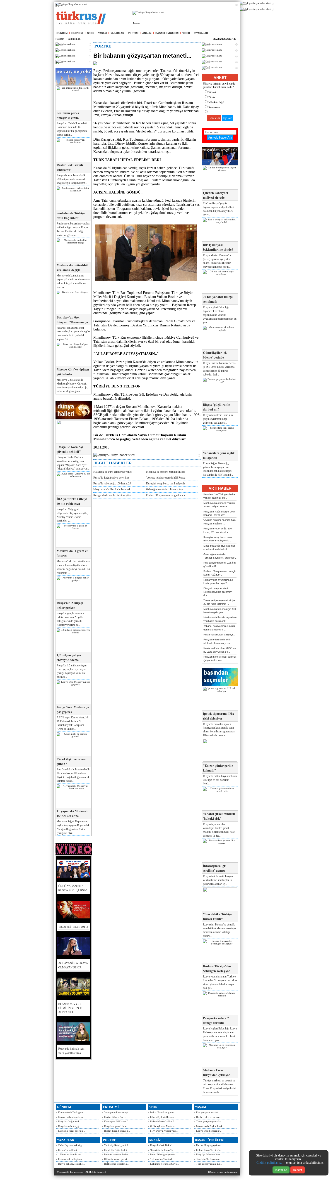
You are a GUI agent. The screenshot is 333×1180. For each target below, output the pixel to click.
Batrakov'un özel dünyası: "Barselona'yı (72, 319)
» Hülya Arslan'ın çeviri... (115, 1159)
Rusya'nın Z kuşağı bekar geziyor (70, 605)
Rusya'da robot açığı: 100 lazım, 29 (112, 483)
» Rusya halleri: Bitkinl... (161, 1145)
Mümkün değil (216, 102)
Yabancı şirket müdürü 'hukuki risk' (219, 816)
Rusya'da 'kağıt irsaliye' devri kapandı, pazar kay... (219, 513)
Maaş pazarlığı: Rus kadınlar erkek (111, 489)
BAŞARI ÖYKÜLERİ (167, 33)
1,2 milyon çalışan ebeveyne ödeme (69, 657)
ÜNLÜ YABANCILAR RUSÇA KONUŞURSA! (72, 888)
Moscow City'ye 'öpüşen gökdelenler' (73, 371)
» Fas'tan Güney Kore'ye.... (116, 1117)
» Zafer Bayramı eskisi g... (70, 1145)
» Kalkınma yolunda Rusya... (163, 1163)
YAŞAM (102, 33)
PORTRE (133, 33)
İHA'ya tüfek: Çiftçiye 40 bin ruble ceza (72, 501)
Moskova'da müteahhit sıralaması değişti (72, 267)
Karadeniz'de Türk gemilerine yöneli (112, 471)
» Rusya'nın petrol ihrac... (115, 1126)
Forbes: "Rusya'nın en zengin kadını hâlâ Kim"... (219, 573)
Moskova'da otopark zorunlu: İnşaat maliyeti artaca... (219, 505)
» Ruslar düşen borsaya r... (116, 1130)
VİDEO (186, 33)
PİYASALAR (201, 33)
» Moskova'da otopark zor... (71, 1117)
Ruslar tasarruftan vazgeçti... (219, 634)
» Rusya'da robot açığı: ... (69, 1126)
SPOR (90, 33)
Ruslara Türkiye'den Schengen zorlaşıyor (217, 968)
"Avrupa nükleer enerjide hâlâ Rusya (165, 477)
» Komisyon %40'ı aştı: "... (116, 1121)
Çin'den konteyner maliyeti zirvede (215, 195)
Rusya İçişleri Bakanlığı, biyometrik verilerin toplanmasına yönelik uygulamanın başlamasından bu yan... (219, 315)
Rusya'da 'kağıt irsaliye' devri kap (111, 477)
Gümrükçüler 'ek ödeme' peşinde (215, 355)
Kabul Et (281, 1170)
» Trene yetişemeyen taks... (208, 1121)
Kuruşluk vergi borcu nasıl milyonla (165, 483)
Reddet (297, 1170)
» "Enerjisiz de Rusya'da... (161, 1150)
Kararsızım (214, 107)
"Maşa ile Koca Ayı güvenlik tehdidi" (70, 449)
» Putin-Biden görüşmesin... (162, 1154)
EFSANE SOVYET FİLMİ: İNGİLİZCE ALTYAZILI (70, 1008)
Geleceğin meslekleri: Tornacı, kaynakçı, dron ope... (219, 556)
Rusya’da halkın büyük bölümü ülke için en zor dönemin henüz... (220, 779)
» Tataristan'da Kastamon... (208, 1159)
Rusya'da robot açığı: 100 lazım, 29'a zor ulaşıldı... (217, 530)
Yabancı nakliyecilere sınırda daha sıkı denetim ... (219, 628)
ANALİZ (147, 33)
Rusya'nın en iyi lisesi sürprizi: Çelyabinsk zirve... (219, 658)
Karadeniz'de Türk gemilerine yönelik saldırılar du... (219, 496)
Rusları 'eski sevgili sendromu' (70, 167)
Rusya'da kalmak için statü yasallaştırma (71, 1050)
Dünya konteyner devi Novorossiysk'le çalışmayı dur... (217, 592)
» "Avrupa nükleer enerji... (116, 1112)
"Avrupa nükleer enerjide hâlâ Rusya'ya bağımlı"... (219, 522)
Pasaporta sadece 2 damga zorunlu (216, 1020)
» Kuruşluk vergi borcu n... (70, 1130)
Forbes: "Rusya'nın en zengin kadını (165, 495)
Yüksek (212, 92)
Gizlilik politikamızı (269, 1162)
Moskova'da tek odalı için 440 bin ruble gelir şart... (219, 611)
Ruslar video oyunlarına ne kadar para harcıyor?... (218, 581)
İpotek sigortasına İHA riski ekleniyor (218, 716)
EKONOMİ (77, 33)
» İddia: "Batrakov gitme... (162, 1112)
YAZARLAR (117, 33)
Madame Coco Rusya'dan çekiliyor (216, 1072)
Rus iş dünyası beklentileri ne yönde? (218, 247)
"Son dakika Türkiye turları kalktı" (217, 916)
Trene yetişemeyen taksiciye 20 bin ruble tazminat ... (219, 602)
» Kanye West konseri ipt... (208, 1130)
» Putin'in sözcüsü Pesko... (116, 1154)
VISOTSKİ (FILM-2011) (73, 926)
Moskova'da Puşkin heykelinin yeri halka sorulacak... (219, 619)
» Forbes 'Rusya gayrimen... (208, 1145)
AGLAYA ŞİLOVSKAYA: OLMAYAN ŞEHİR (73, 965)
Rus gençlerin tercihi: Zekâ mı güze (112, 495)
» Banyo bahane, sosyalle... (70, 1163)
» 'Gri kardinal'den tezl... (161, 1159)
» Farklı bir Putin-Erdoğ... (116, 1150)
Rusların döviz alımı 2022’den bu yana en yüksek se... (219, 650)
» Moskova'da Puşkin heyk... (209, 1126)
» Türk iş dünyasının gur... (208, 1163)
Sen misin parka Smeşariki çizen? (68, 115)
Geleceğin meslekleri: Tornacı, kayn (165, 489)
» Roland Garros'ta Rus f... (162, 1121)
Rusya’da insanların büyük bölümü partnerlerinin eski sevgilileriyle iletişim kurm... (72, 179)
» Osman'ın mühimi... (67, 1150)
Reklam (60, 39)
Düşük (211, 97)
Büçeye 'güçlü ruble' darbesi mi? (217, 407)
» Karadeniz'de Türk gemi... (71, 1112)
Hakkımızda (73, 39)
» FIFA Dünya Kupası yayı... (163, 1130)
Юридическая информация (222, 1172)
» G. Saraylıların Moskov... (162, 1126)
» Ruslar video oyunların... (208, 1117)
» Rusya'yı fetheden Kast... (208, 1154)
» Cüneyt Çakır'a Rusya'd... (162, 1117)
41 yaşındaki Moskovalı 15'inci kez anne (72, 813)
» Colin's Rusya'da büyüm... (208, 1150)
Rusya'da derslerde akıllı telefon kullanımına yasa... (217, 641)
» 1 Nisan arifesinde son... (69, 1154)
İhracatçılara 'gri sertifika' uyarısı (214, 868)
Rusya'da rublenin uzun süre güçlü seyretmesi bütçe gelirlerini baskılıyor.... (218, 418)
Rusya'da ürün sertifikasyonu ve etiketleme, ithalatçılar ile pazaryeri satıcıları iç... (218, 880)
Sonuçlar (214, 118)
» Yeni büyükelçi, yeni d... (116, 1145)
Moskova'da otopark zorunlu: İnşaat (165, 471)
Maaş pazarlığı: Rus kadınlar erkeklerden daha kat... (219, 547)
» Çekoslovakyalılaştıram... (70, 1159)
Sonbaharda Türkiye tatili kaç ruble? (71, 215)
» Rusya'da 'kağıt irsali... (69, 1121)
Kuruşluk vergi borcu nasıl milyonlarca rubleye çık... (217, 539)
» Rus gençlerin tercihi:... (207, 1112)
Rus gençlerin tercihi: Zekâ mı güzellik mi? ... (219, 564)
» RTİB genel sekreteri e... (115, 1163)
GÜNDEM (62, 33)
